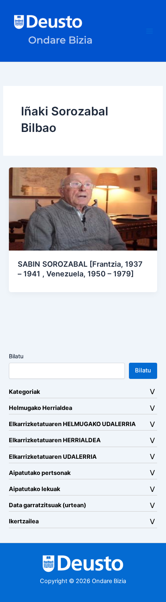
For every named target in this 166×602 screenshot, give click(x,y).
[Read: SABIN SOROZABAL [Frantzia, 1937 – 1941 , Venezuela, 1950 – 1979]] (83, 208)
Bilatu (16, 356)
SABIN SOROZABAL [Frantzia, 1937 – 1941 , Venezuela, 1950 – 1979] (80, 268)
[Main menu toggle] (149, 31)
